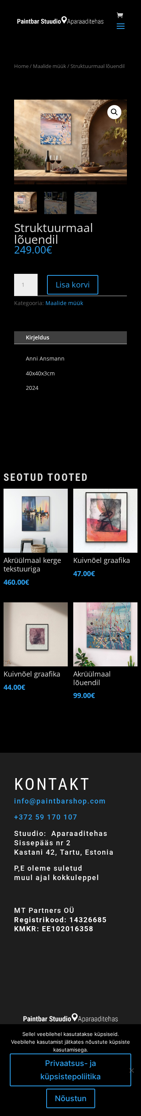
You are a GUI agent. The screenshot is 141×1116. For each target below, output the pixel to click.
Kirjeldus (37, 337)
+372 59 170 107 (46, 817)
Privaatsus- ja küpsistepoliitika (70, 1070)
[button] (114, 112)
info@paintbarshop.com (61, 801)
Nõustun (71, 1098)
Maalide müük (49, 66)
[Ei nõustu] (131, 1070)
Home (21, 66)
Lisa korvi (73, 284)
